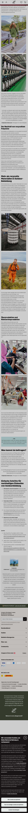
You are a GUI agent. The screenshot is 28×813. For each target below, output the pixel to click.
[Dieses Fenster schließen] (25, 737)
